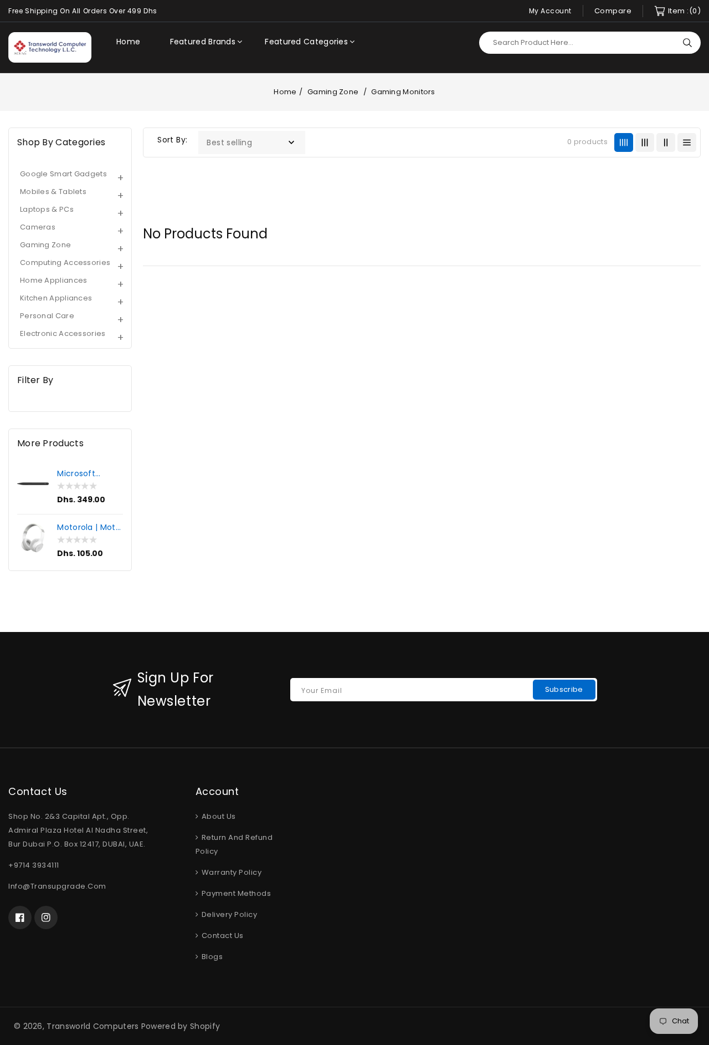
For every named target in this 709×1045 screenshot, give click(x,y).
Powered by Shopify (180, 1026)
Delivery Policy (228, 914)
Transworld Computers (92, 1026)
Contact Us (221, 935)
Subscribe (564, 689)
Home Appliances (54, 280)
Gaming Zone (334, 91)
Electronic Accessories (63, 333)
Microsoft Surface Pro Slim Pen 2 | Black (80, 473)
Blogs (211, 956)
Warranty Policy (230, 872)
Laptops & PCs (47, 209)
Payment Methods (235, 893)
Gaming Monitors (403, 91)
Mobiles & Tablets (53, 191)
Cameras (37, 227)
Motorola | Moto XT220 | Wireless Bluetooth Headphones (89, 527)
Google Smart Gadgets (63, 174)
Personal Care (47, 315)
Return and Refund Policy (234, 844)
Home (285, 91)
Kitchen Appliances (56, 298)
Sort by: (172, 139)
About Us (217, 816)
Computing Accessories (65, 262)
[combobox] (590, 43)
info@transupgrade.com (57, 886)
